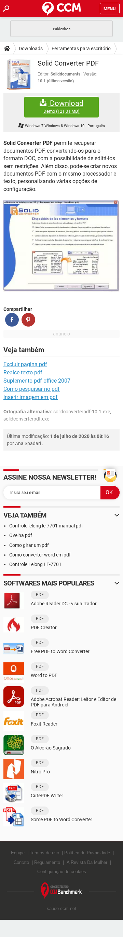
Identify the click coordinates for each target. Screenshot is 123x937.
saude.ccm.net (61, 908)
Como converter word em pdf (40, 554)
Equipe (18, 852)
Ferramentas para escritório (81, 48)
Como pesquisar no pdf (31, 389)
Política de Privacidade (87, 852)
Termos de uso (44, 852)
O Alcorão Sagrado (51, 747)
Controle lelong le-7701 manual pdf (46, 525)
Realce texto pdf (22, 372)
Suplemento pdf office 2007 (36, 380)
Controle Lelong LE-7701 (35, 564)
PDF (40, 594)
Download (63, 106)
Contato (21, 862)
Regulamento (47, 862)
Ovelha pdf (20, 535)
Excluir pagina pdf (25, 364)
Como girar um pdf (29, 545)
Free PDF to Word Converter (60, 651)
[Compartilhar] (12, 320)
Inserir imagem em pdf (30, 397)
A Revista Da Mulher (87, 862)
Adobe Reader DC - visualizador (64, 603)
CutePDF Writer (47, 795)
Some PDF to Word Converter (61, 819)
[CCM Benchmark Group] (61, 890)
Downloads (31, 48)
